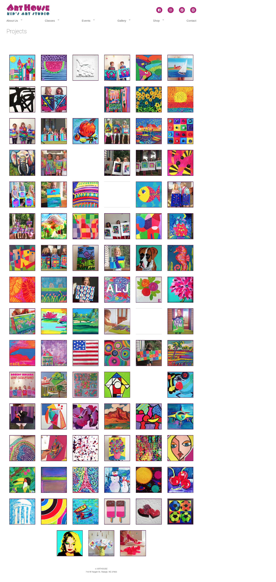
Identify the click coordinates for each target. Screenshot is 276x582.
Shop (156, 20)
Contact (191, 20)
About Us (12, 20)
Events (86, 20)
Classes (50, 20)
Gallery (121, 20)
